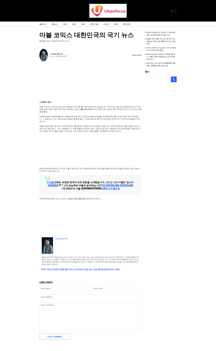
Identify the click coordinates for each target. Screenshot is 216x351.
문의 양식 (127, 24)
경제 (74, 24)
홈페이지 (43, 24)
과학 (83, 24)
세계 (65, 24)
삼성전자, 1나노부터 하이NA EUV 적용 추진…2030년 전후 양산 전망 (161, 64)
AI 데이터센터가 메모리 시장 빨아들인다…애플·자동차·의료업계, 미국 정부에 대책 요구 (160, 56)
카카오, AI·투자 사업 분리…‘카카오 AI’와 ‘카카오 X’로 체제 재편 (161, 49)
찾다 (147, 71)
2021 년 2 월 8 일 (111, 188)
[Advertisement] (91, 84)
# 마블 (50, 182)
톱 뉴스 (55, 24)
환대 (116, 24)
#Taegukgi (53, 185)
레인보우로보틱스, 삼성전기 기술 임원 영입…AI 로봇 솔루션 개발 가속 (160, 33)
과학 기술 (94, 24)
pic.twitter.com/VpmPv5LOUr (117, 185)
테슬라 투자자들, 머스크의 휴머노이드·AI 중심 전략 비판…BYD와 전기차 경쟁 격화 (160, 41)
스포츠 (106, 24)
